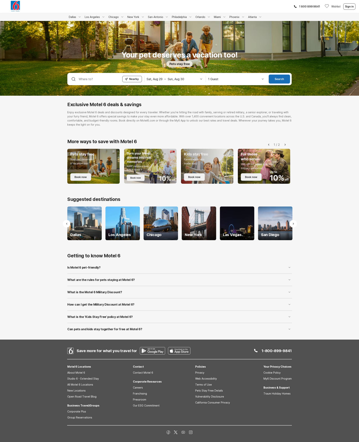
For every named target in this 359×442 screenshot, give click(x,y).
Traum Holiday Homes (277, 393)
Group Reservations (79, 417)
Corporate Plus (76, 411)
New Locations (76, 390)
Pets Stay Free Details (209, 390)
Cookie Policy (272, 372)
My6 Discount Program (277, 378)
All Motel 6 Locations (80, 384)
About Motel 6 (76, 372)
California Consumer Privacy (212, 402)
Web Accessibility (206, 378)
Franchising (140, 393)
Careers (138, 387)
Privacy (199, 372)
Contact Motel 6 (143, 372)
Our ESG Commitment (146, 405)
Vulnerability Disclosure (209, 396)
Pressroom (139, 399)
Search (279, 79)
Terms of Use (203, 384)
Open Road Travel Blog (81, 396)
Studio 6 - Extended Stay (83, 378)
